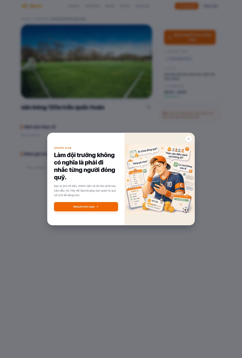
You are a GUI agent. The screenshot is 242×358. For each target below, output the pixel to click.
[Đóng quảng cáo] (188, 139)
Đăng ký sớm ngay (84, 206)
